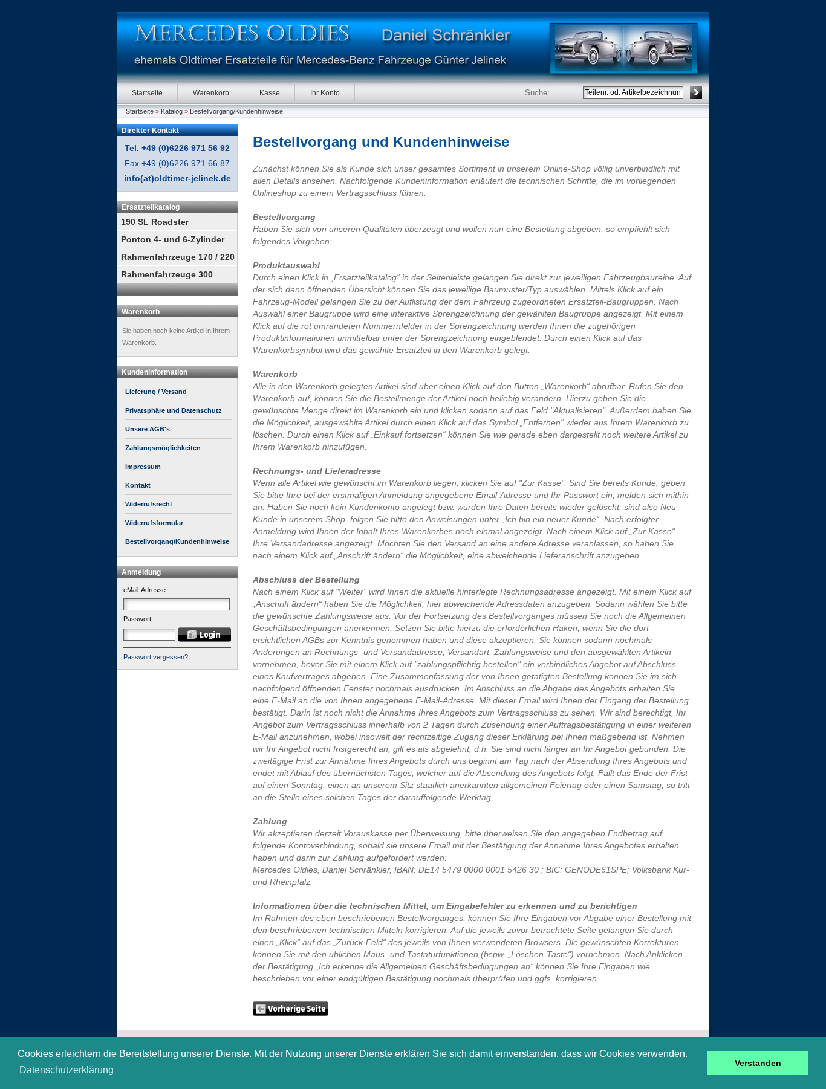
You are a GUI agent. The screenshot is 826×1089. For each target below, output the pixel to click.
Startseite (147, 93)
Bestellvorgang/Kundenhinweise (236, 111)
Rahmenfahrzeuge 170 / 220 (178, 257)
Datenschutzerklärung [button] (66, 1070)
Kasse (269, 93)
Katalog (172, 111)
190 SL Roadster (155, 222)
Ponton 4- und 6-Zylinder (172, 239)
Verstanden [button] (758, 1063)
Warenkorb (211, 93)
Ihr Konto (325, 93)
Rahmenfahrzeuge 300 (167, 274)
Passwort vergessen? (155, 657)
